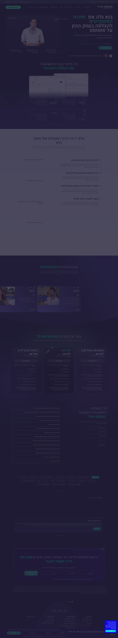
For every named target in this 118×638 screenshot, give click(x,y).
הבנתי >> (110, 631)
